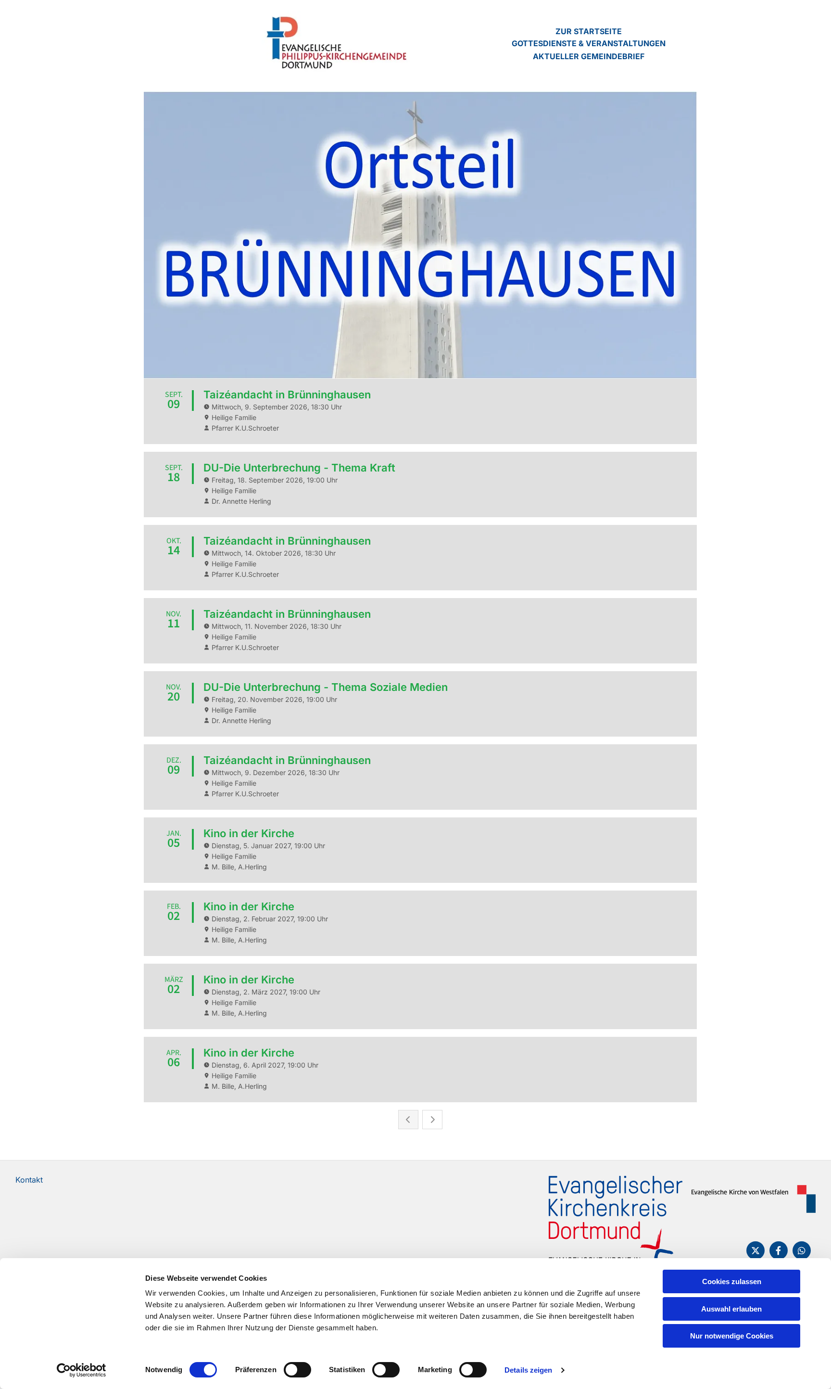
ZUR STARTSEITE (588, 31)
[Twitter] (755, 1250)
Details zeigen (528, 1370)
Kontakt (29, 1180)
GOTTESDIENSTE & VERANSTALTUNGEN (589, 43)
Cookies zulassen (731, 1281)
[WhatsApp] (801, 1250)
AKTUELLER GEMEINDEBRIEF (588, 56)
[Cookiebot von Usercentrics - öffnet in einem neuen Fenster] (81, 1370)
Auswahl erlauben (731, 1309)
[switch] (297, 1369)
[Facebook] (778, 1250)
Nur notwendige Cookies (731, 1336)
